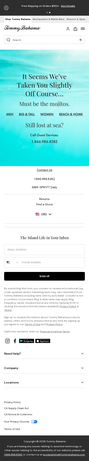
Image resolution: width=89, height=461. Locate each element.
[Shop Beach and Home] (71, 114)
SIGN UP (45, 276)
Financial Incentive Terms (55, 331)
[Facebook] (15, 341)
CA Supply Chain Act (16, 408)
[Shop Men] (10, 114)
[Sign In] (68, 28)
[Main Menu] (83, 28)
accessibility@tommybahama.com (64, 454)
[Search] (80, 39)
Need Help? (12, 353)
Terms (8, 310)
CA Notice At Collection (18, 414)
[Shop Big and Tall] (27, 114)
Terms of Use (32, 324)
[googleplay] (27, 341)
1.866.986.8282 (13, 454)
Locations (11, 382)
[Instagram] (8, 341)
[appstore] (43, 341)
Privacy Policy (68, 306)
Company (11, 368)
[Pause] (6, 8)
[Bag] (75, 28)
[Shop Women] (47, 114)
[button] (47, 12)
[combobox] (12, 262)
